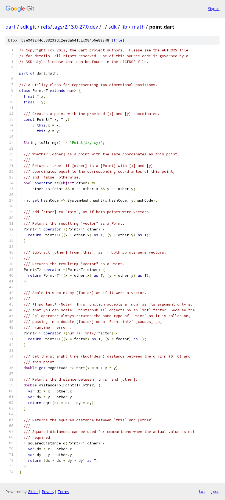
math (138, 26)
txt (202, 491)
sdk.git (28, 26)
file (118, 40)
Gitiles (33, 491)
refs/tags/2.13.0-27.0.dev (69, 26)
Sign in (214, 8)
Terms (63, 491)
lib (124, 26)
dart (10, 26)
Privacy (48, 491)
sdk (112, 26)
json (215, 491)
